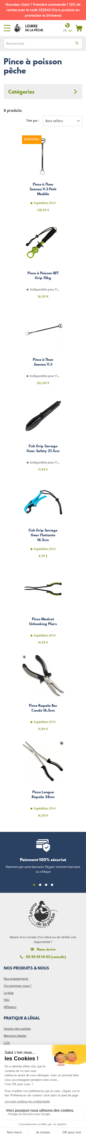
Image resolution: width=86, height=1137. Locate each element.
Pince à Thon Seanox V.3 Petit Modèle (43, 176)
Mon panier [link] (78, 28)
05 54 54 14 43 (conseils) (46, 956)
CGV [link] (7, 1043)
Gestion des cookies (17, 1029)
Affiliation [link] (10, 1007)
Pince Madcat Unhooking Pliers (43, 609)
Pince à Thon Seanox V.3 (43, 349)
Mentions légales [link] (15, 1036)
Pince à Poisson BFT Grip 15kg (43, 263)
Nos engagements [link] (16, 979)
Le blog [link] (9, 993)
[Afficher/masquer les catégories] (43, 91)
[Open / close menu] (7, 28)
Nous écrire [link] (46, 949)
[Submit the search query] (77, 43)
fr (65, 31)
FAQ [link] (7, 1000)
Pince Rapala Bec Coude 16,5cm (43, 695)
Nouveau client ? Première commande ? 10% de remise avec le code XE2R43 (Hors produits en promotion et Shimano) (43, 10)
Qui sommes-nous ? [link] (18, 986)
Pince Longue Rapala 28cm (43, 782)
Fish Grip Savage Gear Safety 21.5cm (43, 436)
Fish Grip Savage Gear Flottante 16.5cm (43, 522)
